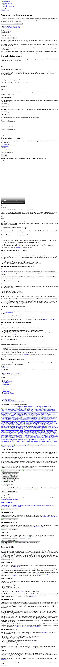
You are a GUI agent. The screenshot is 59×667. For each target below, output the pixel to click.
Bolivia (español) (38, 409)
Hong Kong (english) (37, 417)
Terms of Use (28, 489)
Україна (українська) (41, 436)
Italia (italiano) (27, 419)
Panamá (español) (41, 426)
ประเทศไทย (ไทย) (30, 439)
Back (11, 481)
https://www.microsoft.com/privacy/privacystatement (28, 626)
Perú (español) (20, 427)
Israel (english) (12, 419)
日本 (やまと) (21, 437)
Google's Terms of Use (17, 506)
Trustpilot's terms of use (26, 538)
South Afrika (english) (23, 432)
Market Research (7, 399)
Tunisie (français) (22, 433)
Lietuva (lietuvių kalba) (51, 421)
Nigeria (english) (24, 424)
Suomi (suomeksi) (42, 432)
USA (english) (43, 435)
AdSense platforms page (42, 574)
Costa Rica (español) (25, 413)
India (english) (16, 418)
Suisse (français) (13, 431)
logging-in (14, 334)
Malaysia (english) (38, 422)
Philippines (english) (40, 427)
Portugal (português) (36, 428)
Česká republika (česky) (26, 412)
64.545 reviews (9, 149)
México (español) (18, 423)
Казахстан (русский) (47, 419)
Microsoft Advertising (7, 478)
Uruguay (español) (26, 435)
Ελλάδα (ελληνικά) (36, 415)
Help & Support (7, 384)
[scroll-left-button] (2, 155)
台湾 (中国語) (12, 439)
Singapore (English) (32, 431)
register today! (9, 312)
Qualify (6, 37)
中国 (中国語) (37, 437)
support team (18, 247)
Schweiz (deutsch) (38, 430)
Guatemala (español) (16, 417)
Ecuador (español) (36, 414)
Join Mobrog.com (18, 23)
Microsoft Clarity (6, 476)
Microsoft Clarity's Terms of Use (49, 516)
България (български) (23, 410)
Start (2, 37)
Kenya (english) (13, 421)
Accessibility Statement (8, 393)
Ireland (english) (52, 418)
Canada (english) (42, 410)
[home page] (6, 1)
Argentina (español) (47, 406)
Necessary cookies (7, 471)
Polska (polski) (17, 428)
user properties (21, 591)
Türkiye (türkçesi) (40, 433)
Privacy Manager (7, 392)
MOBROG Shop (7, 382)
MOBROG (4, 271)
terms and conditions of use (44, 557)
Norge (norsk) (39, 424)
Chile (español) (44, 412)
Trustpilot (5, 480)
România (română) (19, 430)
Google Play (52, 319)
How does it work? (7, 381)
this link (2, 557)
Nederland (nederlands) (40, 423)
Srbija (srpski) (53, 430)
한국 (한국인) (52, 437)
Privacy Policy (6, 391)
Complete (11, 37)
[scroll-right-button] (5, 155)
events (14, 591)
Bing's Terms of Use (39, 526)
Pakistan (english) (23, 426)
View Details (14, 491)
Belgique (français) (20, 409)
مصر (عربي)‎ (26, 441)
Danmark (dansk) (43, 413)
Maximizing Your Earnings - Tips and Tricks (13, 401)
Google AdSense (6, 473)
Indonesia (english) (34, 418)
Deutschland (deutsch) (17, 414)
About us (5, 380)
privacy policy (16, 566)
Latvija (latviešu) (30, 421)
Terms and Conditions (8, 389)
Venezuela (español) (20, 436)
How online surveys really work (10, 400)
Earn (15, 37)
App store (45, 319)
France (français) (53, 415)
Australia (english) (14, 408)
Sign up (2, 9)
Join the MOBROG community (8, 144)
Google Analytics (6, 475)
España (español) (17, 415)
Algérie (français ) (28, 406)
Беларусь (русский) (34, 408)
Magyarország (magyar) (18, 422)
